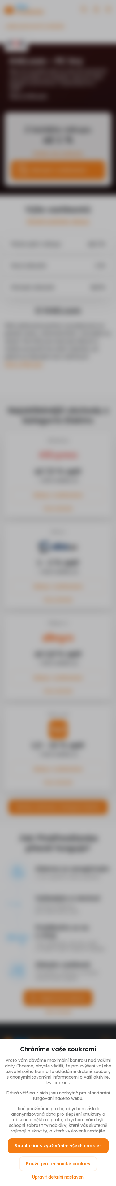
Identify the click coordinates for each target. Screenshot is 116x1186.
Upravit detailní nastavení (58, 1177)
